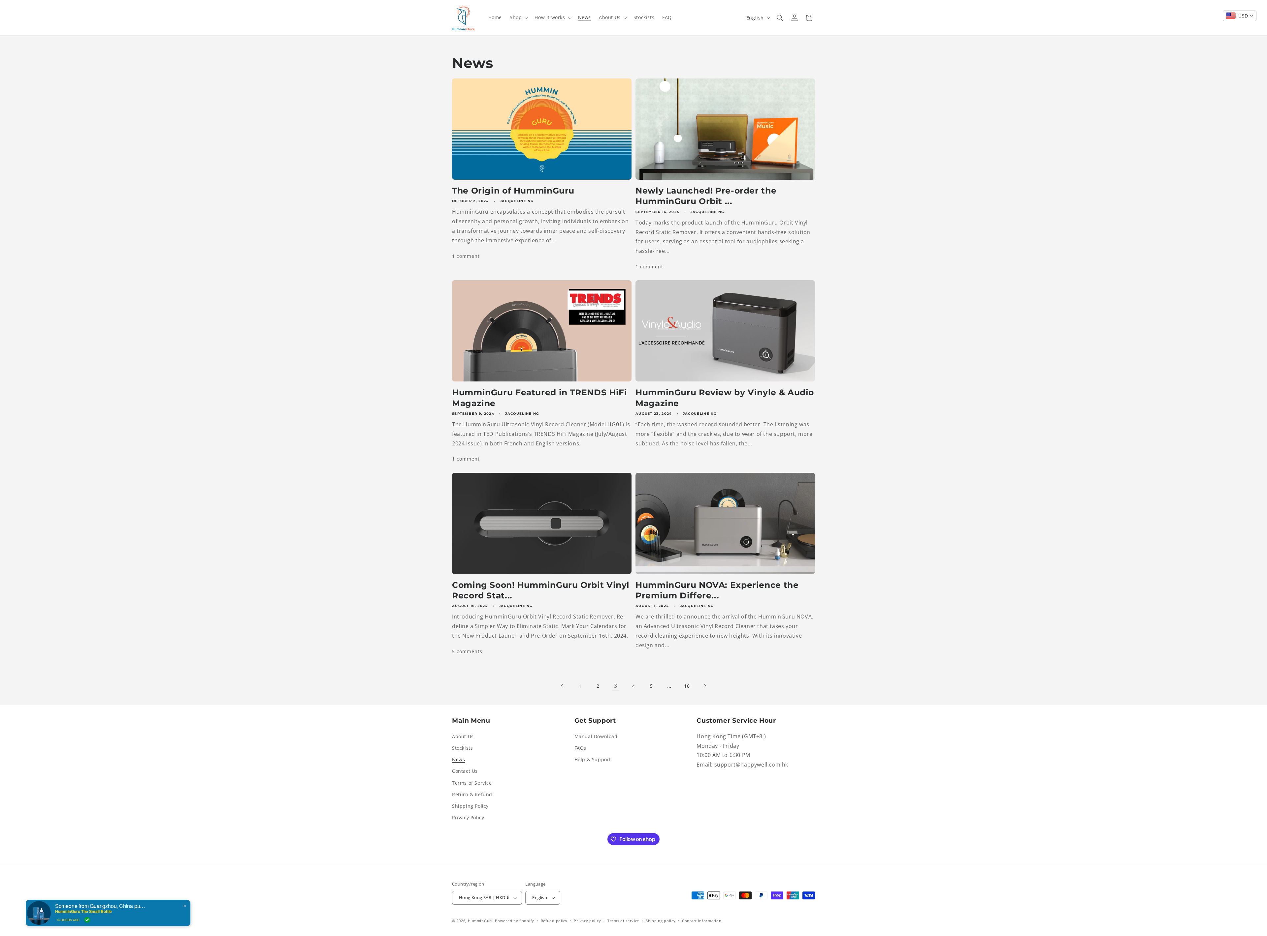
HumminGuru (481, 920)
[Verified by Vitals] (87, 920)
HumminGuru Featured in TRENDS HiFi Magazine (539, 397)
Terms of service (623, 920)
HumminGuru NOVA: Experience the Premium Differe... (717, 590)
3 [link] (615, 685)
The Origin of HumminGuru (513, 191)
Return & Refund (472, 794)
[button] (518, 17)
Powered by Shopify (514, 920)
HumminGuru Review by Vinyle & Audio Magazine (724, 397)
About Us (463, 736)
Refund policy (554, 920)
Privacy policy (587, 920)
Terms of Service (472, 783)
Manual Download (596, 736)
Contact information (701, 920)
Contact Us (465, 771)
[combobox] (1239, 16)
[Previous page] (562, 686)
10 (687, 686)
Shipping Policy (470, 806)
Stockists (462, 748)
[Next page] (705, 686)
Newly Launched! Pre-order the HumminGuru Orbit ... (705, 196)
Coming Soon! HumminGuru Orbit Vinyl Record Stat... (541, 590)
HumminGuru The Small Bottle (83, 911)
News (458, 759)
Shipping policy (661, 920)
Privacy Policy (468, 817)
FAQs (580, 748)
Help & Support (592, 759)
